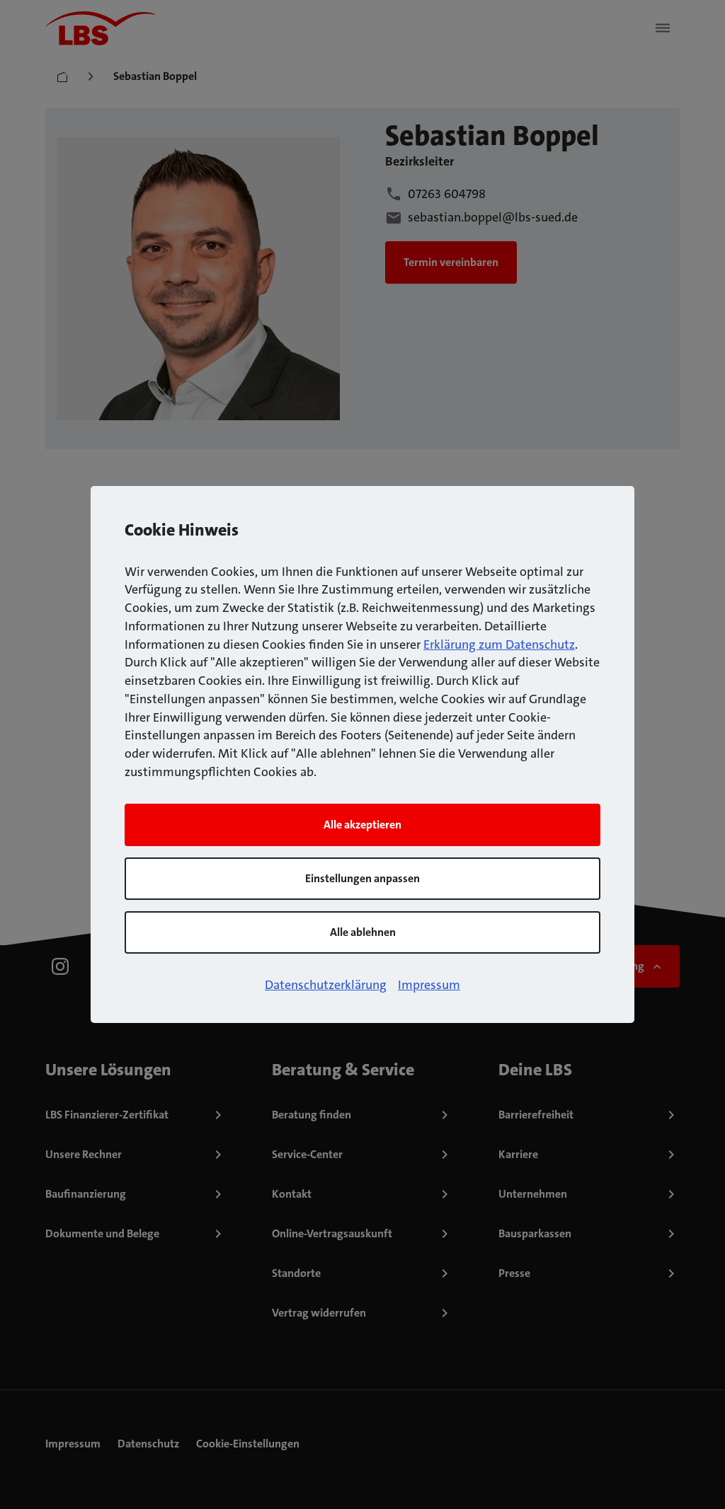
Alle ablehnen (363, 932)
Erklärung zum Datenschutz (499, 644)
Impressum (429, 984)
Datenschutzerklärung (326, 984)
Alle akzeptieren (362, 824)
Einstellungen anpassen (362, 878)
